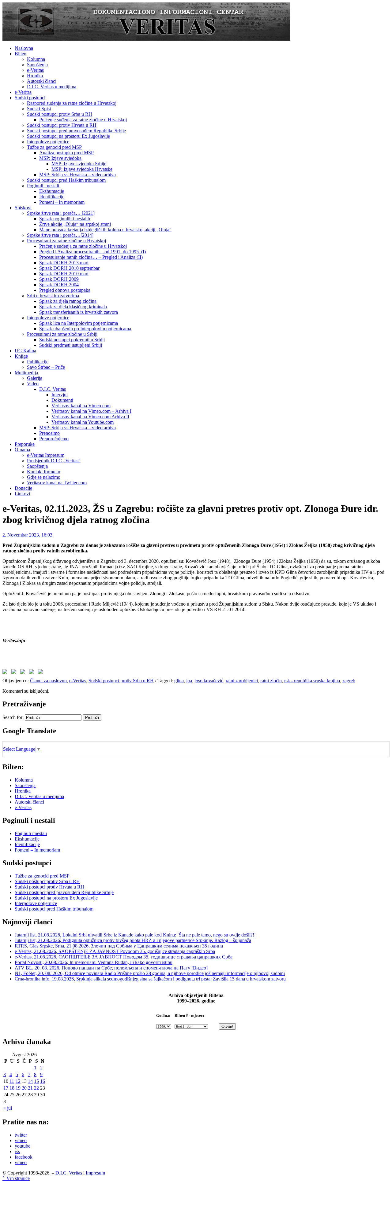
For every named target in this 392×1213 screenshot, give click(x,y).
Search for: (13, 717)
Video (33, 383)
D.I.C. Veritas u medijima (51, 86)
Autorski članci (41, 81)
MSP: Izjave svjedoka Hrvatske (81, 169)
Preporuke (25, 444)
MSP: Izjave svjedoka (60, 158)
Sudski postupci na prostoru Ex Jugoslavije (68, 136)
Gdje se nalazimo (43, 477)
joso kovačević (208, 680)
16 (42, 1081)
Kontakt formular (43, 471)
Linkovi (22, 493)
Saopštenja (37, 64)
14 (30, 1081)
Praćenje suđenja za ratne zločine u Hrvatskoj (83, 119)
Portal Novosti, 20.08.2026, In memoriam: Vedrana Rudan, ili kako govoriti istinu (93, 962)
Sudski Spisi (39, 108)
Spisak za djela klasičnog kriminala (73, 306)
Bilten (20, 53)
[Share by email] (41, 672)
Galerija (34, 378)
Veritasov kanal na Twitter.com (57, 482)
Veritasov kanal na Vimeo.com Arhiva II (90, 416)
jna (189, 680)
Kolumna (36, 59)
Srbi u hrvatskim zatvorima (53, 295)
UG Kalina (25, 350)
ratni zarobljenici (242, 680)
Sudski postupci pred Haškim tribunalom (66, 180)
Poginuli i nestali (43, 185)
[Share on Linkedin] (32, 672)
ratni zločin (271, 680)
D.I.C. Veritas (52, 389)
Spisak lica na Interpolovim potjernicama (78, 323)
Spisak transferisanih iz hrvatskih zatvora (78, 312)
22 (36, 1087)
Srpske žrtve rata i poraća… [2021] (61, 213)
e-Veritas (35, 70)
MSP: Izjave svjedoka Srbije (78, 163)
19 (18, 1087)
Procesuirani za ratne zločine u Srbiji (62, 334)
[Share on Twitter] (15, 672)
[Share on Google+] (24, 672)
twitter (21, 1135)
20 (24, 1087)
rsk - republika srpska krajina (312, 680)
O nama (22, 449)
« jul (7, 1108)
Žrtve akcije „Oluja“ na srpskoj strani (75, 224)
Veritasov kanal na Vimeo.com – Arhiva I (91, 411)
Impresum (95, 1172)
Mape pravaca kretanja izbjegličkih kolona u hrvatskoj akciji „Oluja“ (105, 229)
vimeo (21, 1140)
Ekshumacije (51, 191)
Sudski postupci (30, 97)
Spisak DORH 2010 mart (64, 273)
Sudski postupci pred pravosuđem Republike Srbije (76, 130)
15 (36, 1081)
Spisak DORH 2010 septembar (69, 268)
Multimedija (26, 372)
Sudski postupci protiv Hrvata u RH (61, 125)
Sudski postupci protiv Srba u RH (59, 114)
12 (18, 1081)
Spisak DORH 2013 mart (64, 262)
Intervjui (59, 394)
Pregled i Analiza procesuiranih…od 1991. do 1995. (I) (92, 251)
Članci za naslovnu (48, 680)
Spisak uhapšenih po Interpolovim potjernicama (85, 328)
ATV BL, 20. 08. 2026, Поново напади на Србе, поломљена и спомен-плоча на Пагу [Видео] (111, 967)
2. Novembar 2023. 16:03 (27, 534)
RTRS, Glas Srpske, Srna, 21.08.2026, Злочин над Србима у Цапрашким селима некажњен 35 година (119, 945)
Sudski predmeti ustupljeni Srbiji (70, 345)
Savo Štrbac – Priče (46, 367)
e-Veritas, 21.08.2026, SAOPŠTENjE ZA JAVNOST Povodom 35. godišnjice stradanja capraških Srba (115, 951)
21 (30, 1087)
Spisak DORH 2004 (59, 284)
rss (17, 1151)
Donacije (23, 488)
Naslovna (24, 48)
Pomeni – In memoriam (62, 202)
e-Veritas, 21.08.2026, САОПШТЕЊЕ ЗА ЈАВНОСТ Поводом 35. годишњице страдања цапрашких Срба (123, 956)
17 (5, 1087)
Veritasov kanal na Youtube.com (82, 422)
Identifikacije (51, 196)
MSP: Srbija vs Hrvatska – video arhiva (77, 174)
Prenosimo (49, 433)
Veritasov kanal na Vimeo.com (81, 405)
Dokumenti (62, 400)
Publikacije (37, 361)
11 (11, 1081)
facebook (23, 1157)
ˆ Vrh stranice (16, 1178)
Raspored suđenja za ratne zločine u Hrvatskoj (71, 103)
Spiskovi (23, 207)
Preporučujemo (54, 438)
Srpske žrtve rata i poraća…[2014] (60, 235)
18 (11, 1087)
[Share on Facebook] (6, 672)
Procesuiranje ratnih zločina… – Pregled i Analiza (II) (91, 257)
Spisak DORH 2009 (59, 279)
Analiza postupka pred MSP (66, 152)
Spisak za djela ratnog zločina (67, 301)
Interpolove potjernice (48, 141)
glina (179, 680)
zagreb (348, 680)
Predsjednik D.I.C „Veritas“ (54, 460)
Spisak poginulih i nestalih (64, 218)
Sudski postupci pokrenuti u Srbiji (72, 339)
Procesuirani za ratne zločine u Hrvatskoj (66, 240)
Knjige (21, 356)
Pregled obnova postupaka (64, 290)
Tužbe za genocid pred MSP (54, 147)
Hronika (35, 75)
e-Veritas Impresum (45, 455)
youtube (22, 1146)
